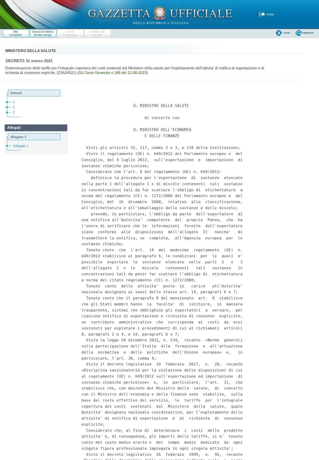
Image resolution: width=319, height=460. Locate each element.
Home (270, 14)
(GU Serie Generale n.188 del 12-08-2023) (112, 73)
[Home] (160, 14)
